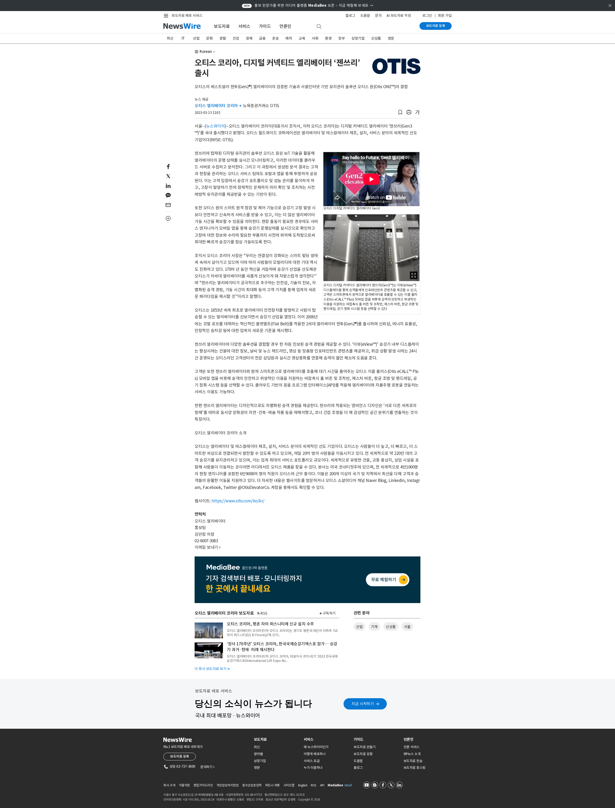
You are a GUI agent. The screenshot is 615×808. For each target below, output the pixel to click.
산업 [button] (359, 626)
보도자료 (222, 26)
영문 (391, 38)
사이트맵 (289, 785)
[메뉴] (167, 15)
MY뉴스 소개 (412, 754)
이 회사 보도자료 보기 (212, 668)
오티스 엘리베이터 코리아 (218, 105)
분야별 (258, 754)
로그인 (427, 15)
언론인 (285, 26)
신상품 (376, 38)
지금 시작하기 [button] (363, 703)
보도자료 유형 (363, 754)
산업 (196, 38)
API (322, 785)
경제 (249, 38)
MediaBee (335, 785)
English (303, 785)
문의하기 (207, 767)
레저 (288, 38)
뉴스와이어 (215, 126)
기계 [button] (374, 626)
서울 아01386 (191, 799)
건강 (236, 38)
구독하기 (329, 613)
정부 (341, 38)
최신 (170, 38)
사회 (315, 38)
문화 (209, 38)
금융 (262, 38)
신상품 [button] (391, 626)
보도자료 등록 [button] (179, 756)
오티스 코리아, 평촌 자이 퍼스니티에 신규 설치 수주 (270, 624)
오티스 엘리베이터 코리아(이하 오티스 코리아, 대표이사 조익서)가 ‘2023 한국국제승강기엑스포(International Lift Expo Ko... (282, 658)
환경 (328, 38)
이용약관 (184, 785)
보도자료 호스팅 (414, 767)
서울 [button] (407, 626)
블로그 (350, 15)
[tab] (277, 739)
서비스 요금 (312, 761)
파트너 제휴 (272, 785)
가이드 (265, 26)
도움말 (365, 15)
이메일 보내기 (208, 547)
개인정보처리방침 (227, 785)
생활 (222, 38)
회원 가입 (445, 15)
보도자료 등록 (435, 26)
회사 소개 (169, 785)
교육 (302, 38)
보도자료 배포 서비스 (187, 15)
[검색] (319, 26)
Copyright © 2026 (309, 799)
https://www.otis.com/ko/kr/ (237, 501)
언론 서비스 (411, 747)
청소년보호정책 (252, 785)
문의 (378, 15)
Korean (206, 51)
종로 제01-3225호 (294, 794)
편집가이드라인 (203, 785)
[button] (400, 112)
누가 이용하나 (313, 767)
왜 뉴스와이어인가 (316, 747)
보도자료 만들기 (364, 747)
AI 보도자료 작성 (399, 15)
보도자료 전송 (413, 761)
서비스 (244, 26)
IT (183, 38)
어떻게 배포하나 (315, 754)
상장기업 (357, 38)
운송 (275, 38)
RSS (263, 613)
